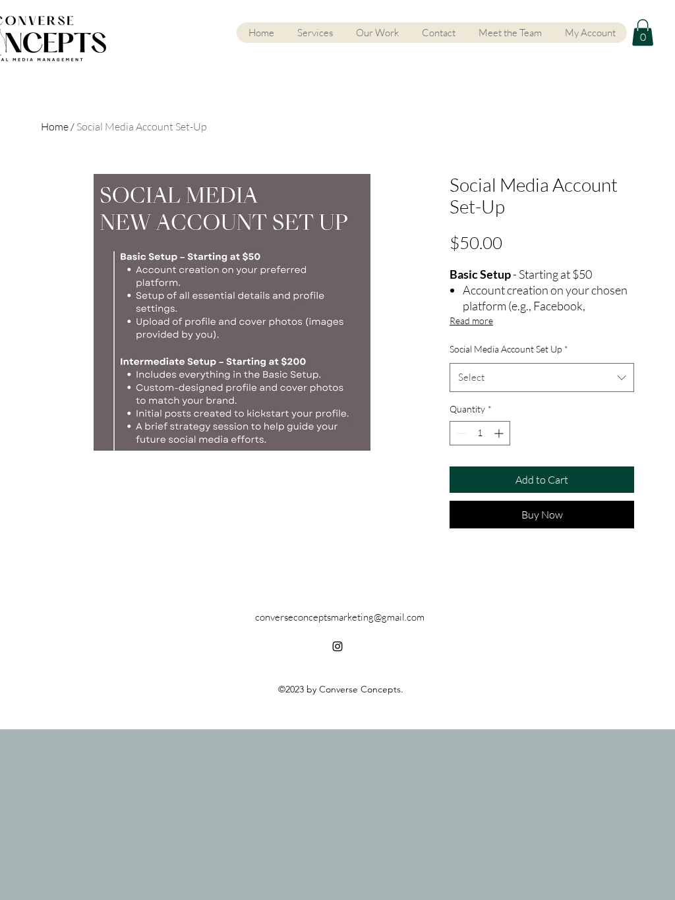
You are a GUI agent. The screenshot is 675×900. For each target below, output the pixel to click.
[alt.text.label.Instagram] (337, 646)
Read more (471, 320)
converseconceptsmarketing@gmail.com (340, 617)
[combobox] (542, 377)
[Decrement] (460, 433)
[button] (642, 32)
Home (55, 126)
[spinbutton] (480, 433)
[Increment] (500, 433)
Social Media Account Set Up (509, 348)
